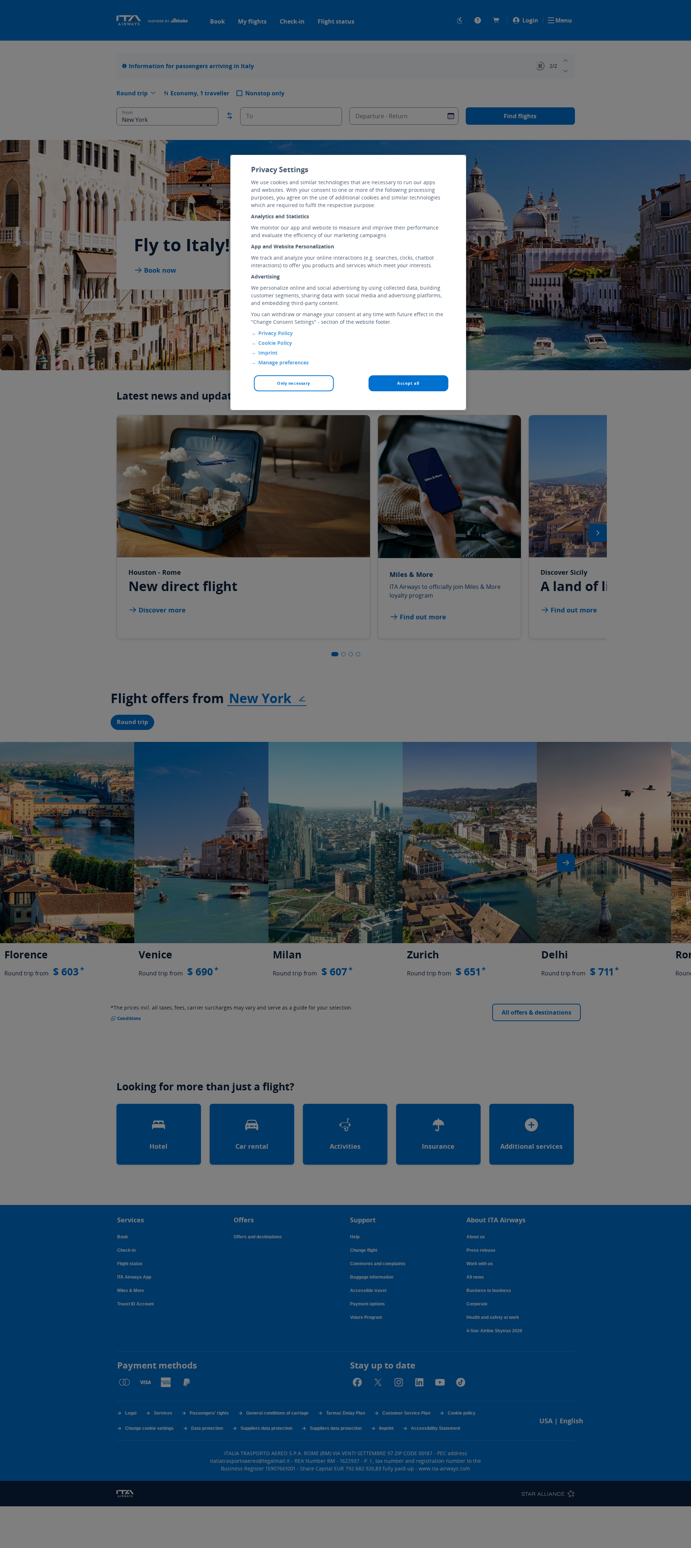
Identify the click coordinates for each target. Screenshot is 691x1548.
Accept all (408, 383)
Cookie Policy (275, 342)
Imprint (267, 352)
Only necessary (293, 383)
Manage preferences (283, 362)
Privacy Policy (275, 333)
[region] (348, 282)
